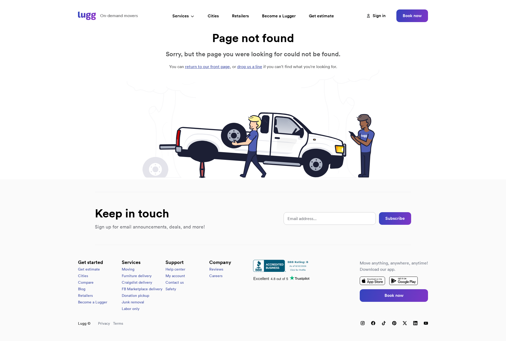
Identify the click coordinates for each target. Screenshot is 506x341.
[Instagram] (363, 323)
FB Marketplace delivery (142, 289)
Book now (412, 15)
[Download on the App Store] (372, 281)
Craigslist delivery (137, 282)
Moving (128, 269)
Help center (175, 269)
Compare (86, 282)
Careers (215, 275)
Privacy (104, 323)
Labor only (130, 308)
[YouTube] (426, 323)
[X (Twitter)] (405, 323)
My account (175, 275)
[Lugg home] (87, 16)
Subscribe (395, 218)
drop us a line (249, 66)
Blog (81, 289)
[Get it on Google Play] (403, 281)
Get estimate (321, 16)
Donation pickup (135, 295)
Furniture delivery (137, 275)
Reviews (216, 269)
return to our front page (207, 66)
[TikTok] (384, 323)
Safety (171, 289)
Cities (213, 16)
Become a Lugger (92, 302)
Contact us (175, 282)
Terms (118, 323)
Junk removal (133, 302)
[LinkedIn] (415, 323)
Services (180, 16)
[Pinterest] (394, 323)
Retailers (240, 16)
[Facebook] (373, 323)
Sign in (379, 15)
